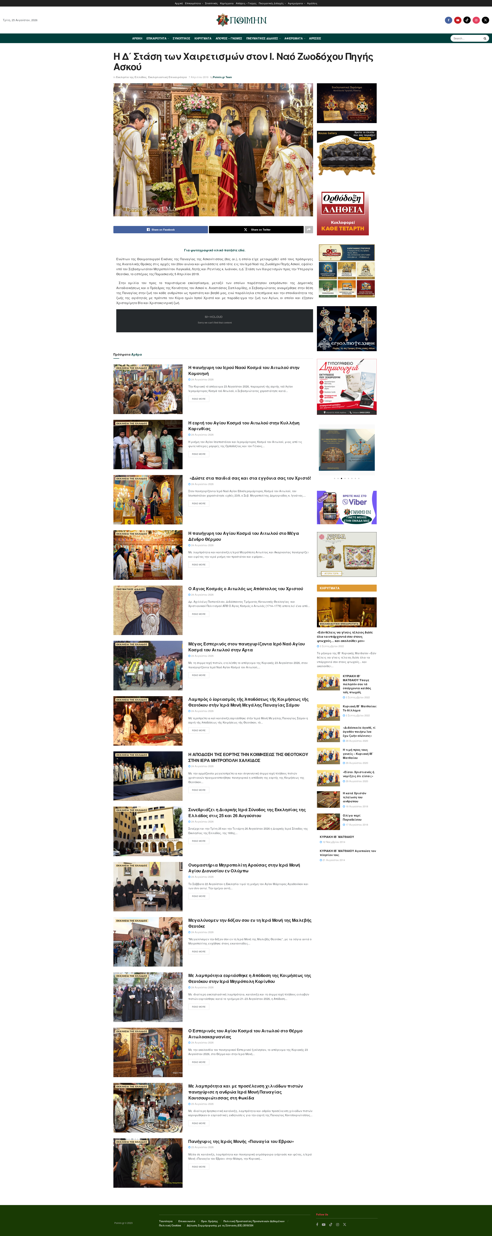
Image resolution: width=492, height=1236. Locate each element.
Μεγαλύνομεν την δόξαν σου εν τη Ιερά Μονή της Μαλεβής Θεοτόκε (250, 923)
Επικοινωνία (186, 1221)
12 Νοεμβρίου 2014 (333, 842)
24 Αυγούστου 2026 (202, 379)
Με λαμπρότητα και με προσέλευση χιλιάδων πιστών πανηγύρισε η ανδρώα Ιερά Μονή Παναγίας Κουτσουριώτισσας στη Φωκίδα (245, 1092)
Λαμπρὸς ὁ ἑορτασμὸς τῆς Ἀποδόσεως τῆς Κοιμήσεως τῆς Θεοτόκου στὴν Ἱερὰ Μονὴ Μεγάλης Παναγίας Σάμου (248, 702)
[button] (334, 478)
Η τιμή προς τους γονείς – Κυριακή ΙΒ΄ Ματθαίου (358, 754)
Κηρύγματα (227, 3)
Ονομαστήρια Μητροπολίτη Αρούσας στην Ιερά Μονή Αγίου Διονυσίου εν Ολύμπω (244, 868)
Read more (199, 398)
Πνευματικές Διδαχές (271, 3)
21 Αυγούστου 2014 (333, 860)
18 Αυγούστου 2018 (356, 806)
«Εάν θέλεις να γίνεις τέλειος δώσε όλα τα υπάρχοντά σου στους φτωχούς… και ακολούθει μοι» (345, 636)
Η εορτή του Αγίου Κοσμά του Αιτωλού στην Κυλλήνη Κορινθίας (243, 426)
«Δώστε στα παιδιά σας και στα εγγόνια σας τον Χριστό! (249, 478)
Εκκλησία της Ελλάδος (131, 77)
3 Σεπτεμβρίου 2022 (331, 646)
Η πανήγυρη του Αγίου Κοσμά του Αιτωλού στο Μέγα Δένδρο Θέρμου (243, 536)
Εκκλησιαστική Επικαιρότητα (167, 77)
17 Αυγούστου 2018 (356, 824)
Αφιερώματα (295, 3)
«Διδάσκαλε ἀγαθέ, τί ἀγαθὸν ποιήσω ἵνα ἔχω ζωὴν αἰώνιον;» (359, 731)
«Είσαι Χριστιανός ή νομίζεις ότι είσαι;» (358, 774)
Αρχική (179, 3)
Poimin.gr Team (222, 77)
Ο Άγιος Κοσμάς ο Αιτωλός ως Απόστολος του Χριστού (245, 588)
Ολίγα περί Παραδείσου (352, 817)
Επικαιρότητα (193, 3)
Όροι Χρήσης (209, 1221)
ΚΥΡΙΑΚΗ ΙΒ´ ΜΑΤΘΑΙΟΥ (337, 837)
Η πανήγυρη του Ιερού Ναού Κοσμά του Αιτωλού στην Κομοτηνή (243, 370)
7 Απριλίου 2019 (198, 77)
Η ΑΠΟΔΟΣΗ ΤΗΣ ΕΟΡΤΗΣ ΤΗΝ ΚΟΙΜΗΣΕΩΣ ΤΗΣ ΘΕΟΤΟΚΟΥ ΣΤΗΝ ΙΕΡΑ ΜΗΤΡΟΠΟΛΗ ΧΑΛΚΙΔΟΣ (248, 757)
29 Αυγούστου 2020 (356, 741)
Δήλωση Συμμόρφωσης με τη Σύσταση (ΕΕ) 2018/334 (220, 1225)
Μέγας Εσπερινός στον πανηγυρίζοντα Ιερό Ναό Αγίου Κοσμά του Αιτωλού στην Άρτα (246, 647)
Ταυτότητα (166, 1221)
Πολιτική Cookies (170, 1225)
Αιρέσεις (312, 3)
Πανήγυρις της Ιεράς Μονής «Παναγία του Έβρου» (241, 1141)
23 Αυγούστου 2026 (202, 1104)
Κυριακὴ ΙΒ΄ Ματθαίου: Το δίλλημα (360, 708)
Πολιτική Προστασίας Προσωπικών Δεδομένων (254, 1221)
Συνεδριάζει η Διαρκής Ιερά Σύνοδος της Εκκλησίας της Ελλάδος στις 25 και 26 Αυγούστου (247, 812)
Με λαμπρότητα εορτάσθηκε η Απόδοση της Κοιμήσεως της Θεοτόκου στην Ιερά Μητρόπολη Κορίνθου (249, 978)
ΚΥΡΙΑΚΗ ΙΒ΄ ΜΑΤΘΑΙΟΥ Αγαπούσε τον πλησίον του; (348, 853)
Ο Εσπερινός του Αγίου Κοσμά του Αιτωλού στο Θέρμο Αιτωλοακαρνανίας (245, 1034)
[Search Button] (485, 38)
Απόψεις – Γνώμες (246, 3)
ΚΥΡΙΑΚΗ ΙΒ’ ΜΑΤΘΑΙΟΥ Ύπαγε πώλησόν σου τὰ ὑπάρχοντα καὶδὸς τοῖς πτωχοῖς (357, 684)
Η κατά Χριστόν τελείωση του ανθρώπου (354, 797)
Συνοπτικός (211, 3)
